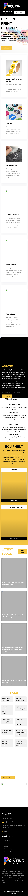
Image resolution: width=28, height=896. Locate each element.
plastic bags (10, 314)
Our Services (6, 48)
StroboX (14, 470)
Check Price (14, 500)
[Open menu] (23, 5)
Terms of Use (8, 852)
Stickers (9, 123)
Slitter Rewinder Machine (14, 507)
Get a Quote (19, 12)
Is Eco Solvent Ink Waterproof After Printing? (12, 616)
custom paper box (12, 214)
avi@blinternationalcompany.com (13, 822)
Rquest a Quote (8, 777)
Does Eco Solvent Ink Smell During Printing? (14, 681)
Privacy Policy (8, 849)
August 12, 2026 (8, 586)
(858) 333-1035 (7, 12)
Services (6, 843)
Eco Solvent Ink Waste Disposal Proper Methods (13, 583)
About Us (7, 840)
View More (22, 551)
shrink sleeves (11, 264)
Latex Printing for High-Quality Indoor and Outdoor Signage (12, 648)
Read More (7, 396)
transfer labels (11, 165)
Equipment (14, 446)
